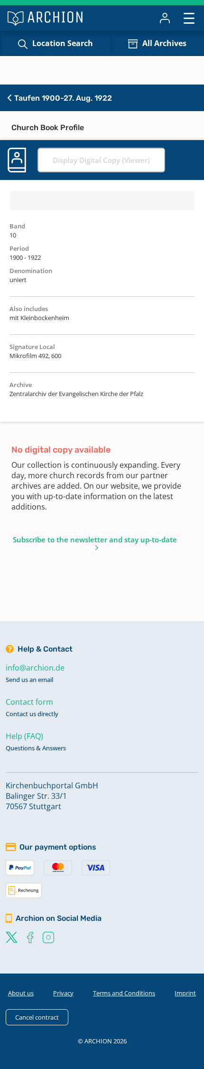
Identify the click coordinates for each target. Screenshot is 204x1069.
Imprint (185, 993)
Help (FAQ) (24, 736)
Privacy (63, 993)
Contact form (29, 702)
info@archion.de (35, 667)
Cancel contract (37, 1017)
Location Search (62, 43)
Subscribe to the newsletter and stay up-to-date (95, 539)
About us (21, 993)
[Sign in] (165, 18)
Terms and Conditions (124, 993)
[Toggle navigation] (189, 17)
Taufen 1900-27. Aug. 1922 (62, 98)
